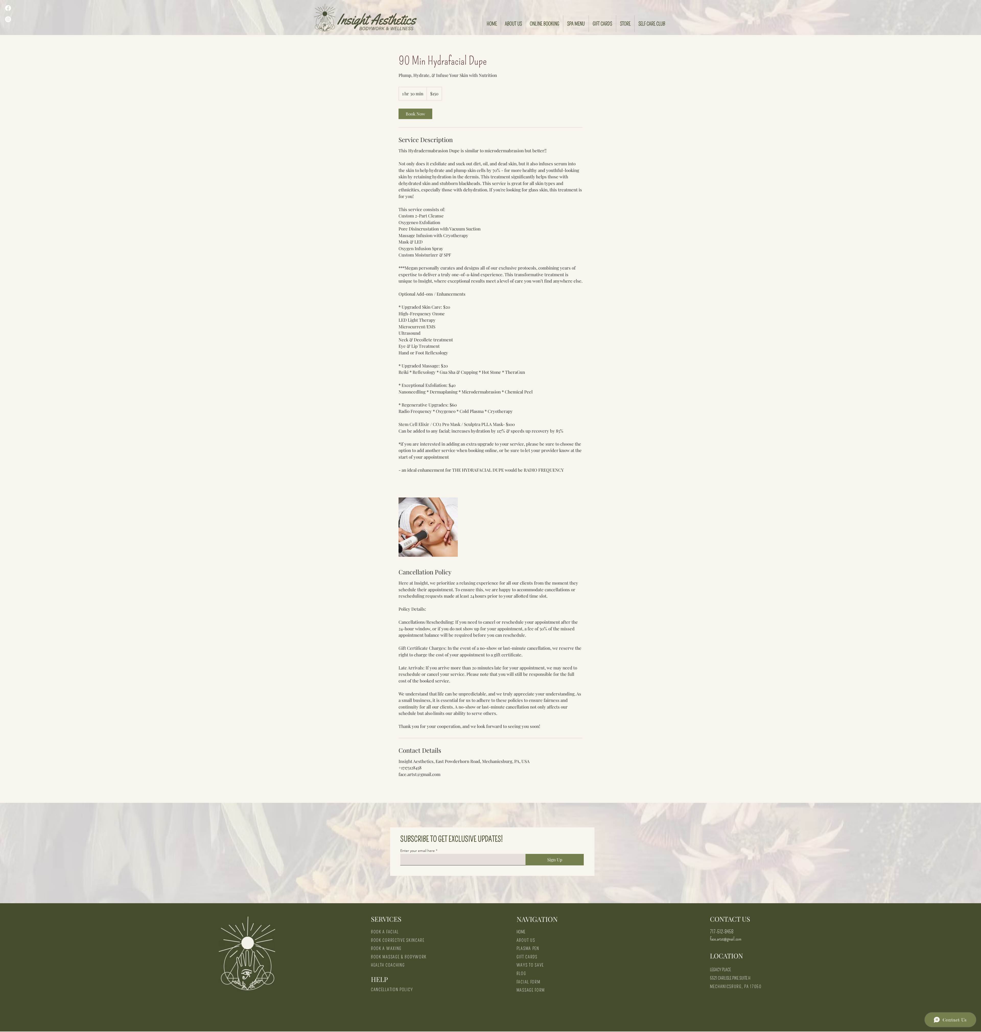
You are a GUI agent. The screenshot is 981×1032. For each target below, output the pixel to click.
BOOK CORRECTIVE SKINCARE (398, 940)
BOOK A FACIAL (385, 932)
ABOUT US (526, 940)
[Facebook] (8, 8)
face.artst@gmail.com (725, 939)
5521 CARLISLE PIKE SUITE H (730, 978)
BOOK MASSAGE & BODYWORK (399, 957)
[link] (415, 114)
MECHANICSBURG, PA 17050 (736, 986)
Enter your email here (417, 850)
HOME (521, 932)
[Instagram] (8, 19)
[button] (625, 23)
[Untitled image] (428, 527)
